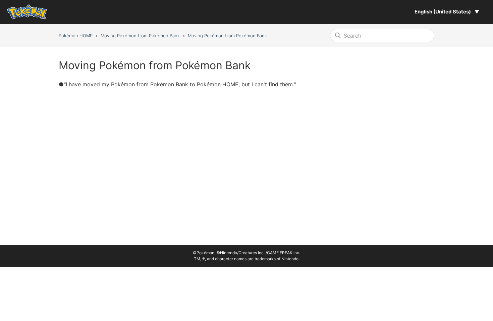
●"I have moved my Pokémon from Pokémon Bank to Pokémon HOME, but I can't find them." (177, 84)
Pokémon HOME (76, 35)
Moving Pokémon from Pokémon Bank (140, 35)
